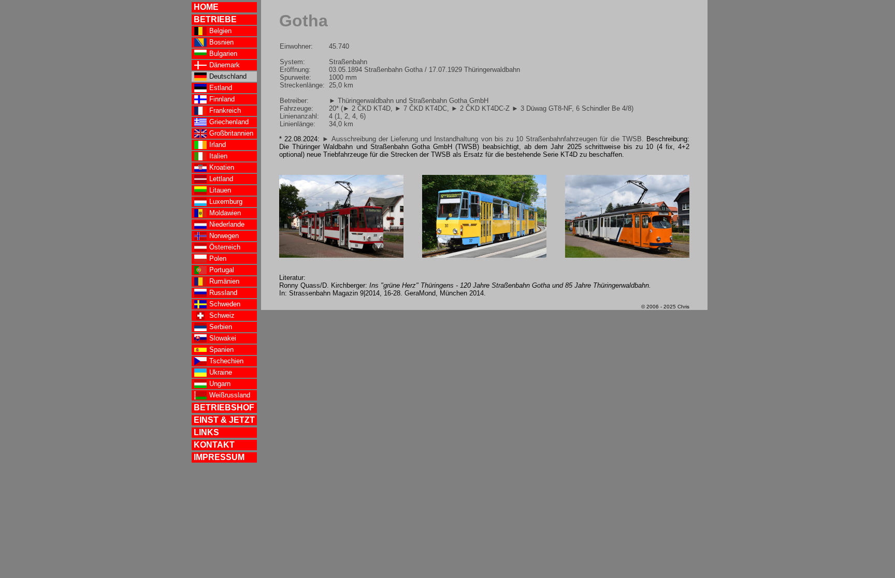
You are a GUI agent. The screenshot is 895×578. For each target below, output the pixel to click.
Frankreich (225, 110)
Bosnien (221, 42)
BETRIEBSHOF (224, 407)
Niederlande (226, 224)
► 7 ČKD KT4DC (421, 108)
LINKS (206, 432)
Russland (223, 293)
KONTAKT (214, 444)
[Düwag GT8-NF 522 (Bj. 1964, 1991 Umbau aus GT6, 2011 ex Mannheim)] (627, 255)
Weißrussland (229, 395)
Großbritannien (231, 133)
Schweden (224, 304)
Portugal (221, 270)
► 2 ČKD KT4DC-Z (480, 108)
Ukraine (220, 372)
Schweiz (222, 315)
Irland (217, 145)
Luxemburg (225, 201)
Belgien (220, 31)
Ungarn (219, 384)
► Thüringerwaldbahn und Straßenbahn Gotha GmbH (408, 101)
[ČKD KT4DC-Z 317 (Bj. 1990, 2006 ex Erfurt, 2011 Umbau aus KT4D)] (484, 255)
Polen (217, 258)
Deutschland (228, 76)
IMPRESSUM (219, 457)
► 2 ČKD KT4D (367, 108)
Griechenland (229, 122)
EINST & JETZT (224, 420)
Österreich (224, 247)
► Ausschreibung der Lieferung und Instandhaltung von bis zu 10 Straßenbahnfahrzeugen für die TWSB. (482, 139)
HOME (206, 7)
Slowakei (222, 338)
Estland (220, 88)
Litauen (220, 190)
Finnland (222, 99)
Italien (218, 156)
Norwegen (224, 236)
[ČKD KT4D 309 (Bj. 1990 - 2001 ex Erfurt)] (341, 255)
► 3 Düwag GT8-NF (542, 108)
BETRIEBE (215, 19)
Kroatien (221, 167)
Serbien (220, 327)
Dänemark (224, 65)
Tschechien (226, 361)
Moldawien (225, 213)
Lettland (221, 179)
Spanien (221, 349)
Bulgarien (223, 53)
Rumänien (224, 281)
